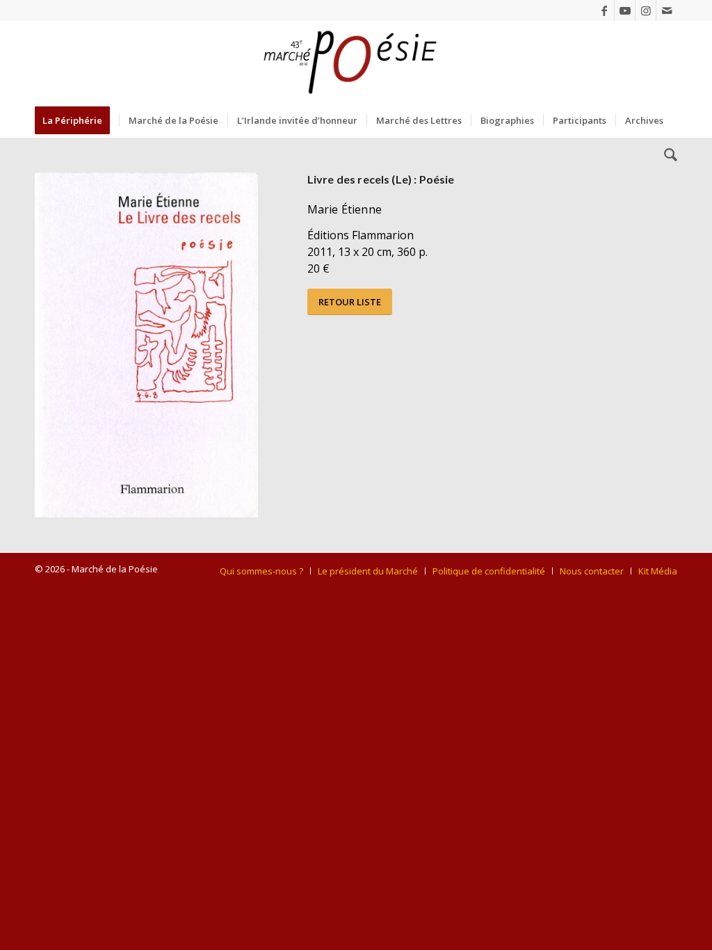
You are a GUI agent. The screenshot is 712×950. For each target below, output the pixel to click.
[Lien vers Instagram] (646, 10)
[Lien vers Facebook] (604, 10)
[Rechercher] (666, 155)
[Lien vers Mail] (666, 10)
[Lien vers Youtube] (625, 10)
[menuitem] (77, 120)
